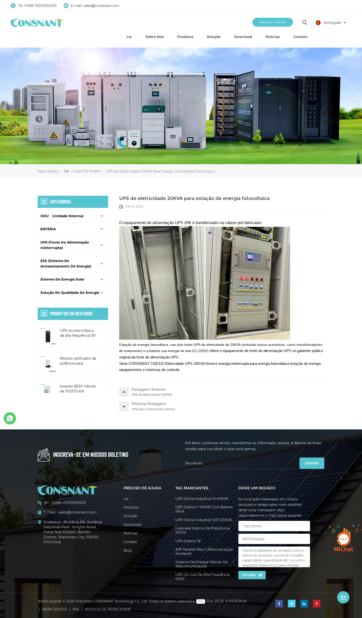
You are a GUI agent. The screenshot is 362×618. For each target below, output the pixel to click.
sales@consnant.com (101, 5)
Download (243, 37)
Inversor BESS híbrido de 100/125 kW (78, 389)
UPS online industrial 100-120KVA (203, 520)
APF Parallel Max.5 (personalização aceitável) (204, 551)
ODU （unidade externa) (61, 216)
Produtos (185, 37)
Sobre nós (155, 37)
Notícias (272, 37)
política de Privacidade (108, 609)
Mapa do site (54, 609)
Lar (129, 37)
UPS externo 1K (188, 541)
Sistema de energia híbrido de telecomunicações (201, 564)
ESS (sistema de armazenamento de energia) (65, 263)
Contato (300, 37)
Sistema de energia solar (62, 280)
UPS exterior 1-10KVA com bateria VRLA (203, 509)
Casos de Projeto (87, 171)
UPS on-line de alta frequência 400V (202, 577)
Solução (214, 37)
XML (76, 609)
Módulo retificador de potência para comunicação (78, 361)
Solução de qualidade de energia (69, 293)
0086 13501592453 (40, 5)
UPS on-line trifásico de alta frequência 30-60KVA (78, 333)
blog (128, 550)
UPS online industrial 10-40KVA (201, 499)
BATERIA (48, 229)
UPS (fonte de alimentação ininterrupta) (64, 245)
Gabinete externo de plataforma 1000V (202, 530)
